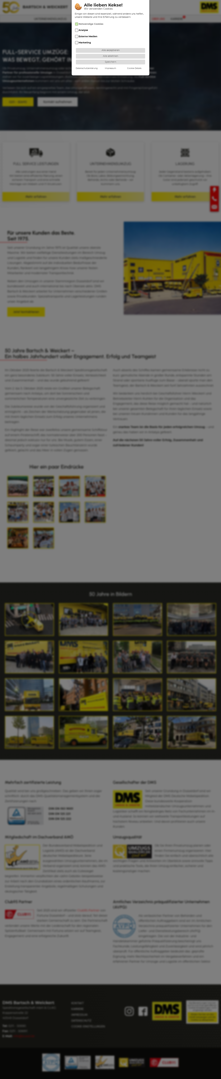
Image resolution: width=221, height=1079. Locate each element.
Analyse (83, 30)
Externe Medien (88, 36)
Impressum (110, 68)
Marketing (85, 42)
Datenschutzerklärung (87, 68)
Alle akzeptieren (111, 50)
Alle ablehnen (110, 56)
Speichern (110, 62)
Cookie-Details (134, 68)
